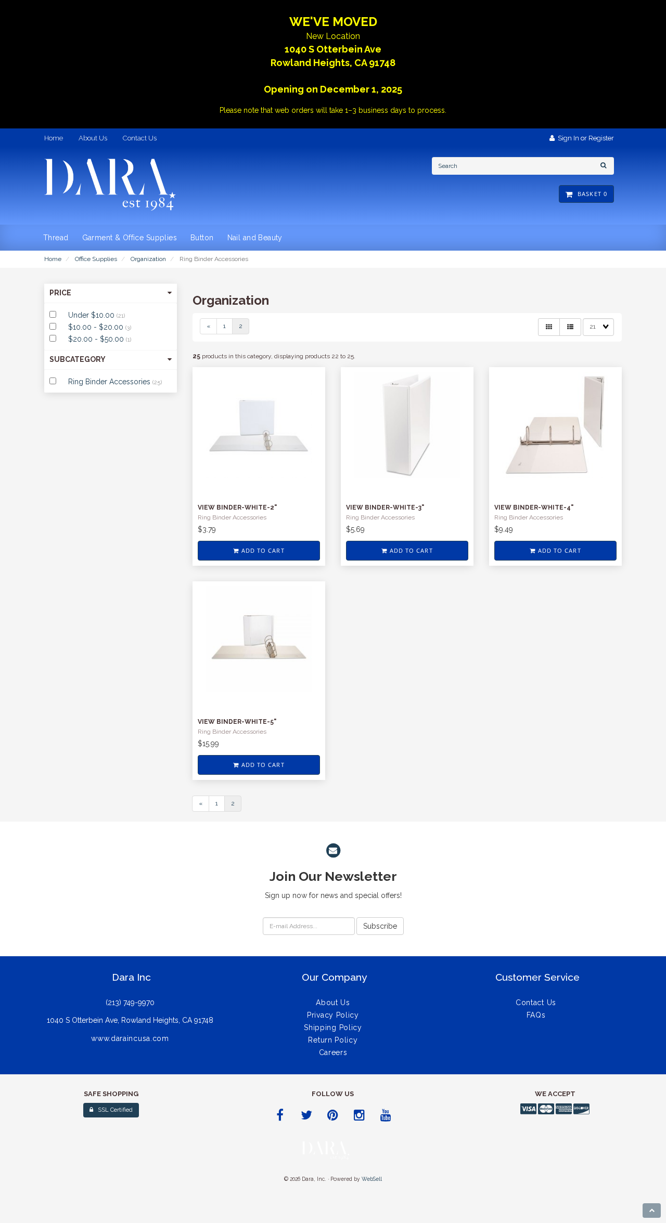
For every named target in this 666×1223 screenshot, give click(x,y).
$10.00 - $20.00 (96, 327)
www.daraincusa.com (130, 1038)
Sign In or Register (584, 138)
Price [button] (60, 293)
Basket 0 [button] (590, 194)
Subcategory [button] (77, 359)
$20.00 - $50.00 (97, 339)
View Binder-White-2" (237, 507)
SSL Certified (113, 1110)
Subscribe (380, 926)
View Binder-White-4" (533, 507)
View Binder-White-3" (385, 507)
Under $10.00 (92, 315)
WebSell (372, 1179)
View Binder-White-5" (237, 721)
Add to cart (261, 550)
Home (52, 259)
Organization (148, 259)
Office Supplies (96, 259)
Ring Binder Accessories (110, 382)
